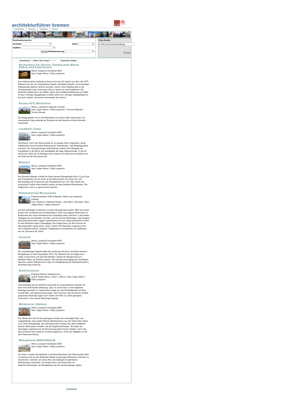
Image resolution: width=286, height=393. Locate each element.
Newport (24, 162)
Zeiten (55, 29)
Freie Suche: (104, 40)
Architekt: (17, 44)
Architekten (19, 29)
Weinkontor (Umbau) (33, 304)
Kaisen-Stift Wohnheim (35, 103)
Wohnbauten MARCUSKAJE (37, 340)
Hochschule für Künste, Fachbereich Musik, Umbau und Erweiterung (49, 65)
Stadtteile (43, 29)
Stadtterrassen (29, 270)
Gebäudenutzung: (56, 51)
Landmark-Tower (30, 128)
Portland (25, 237)
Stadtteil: (17, 48)
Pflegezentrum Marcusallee (37, 193)
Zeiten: (75, 44)
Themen (32, 29)
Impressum (71, 389)
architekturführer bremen (40, 25)
